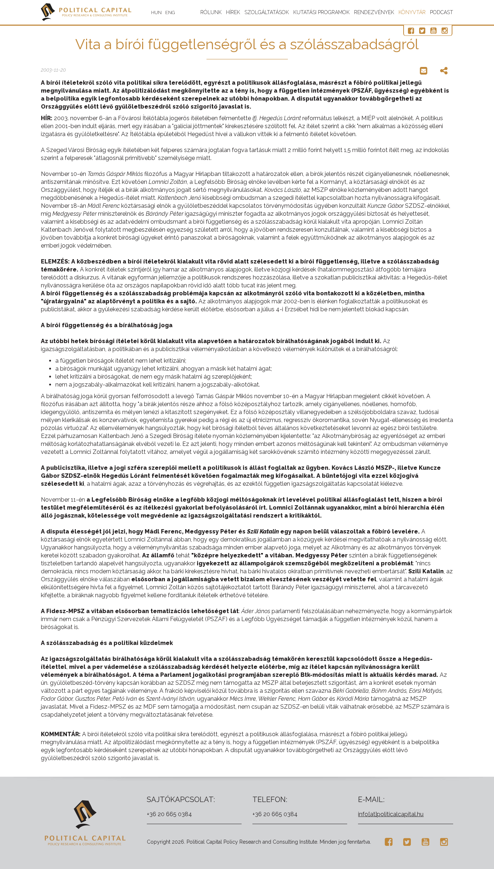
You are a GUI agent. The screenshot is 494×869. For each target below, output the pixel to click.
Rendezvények (374, 12)
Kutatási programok (321, 12)
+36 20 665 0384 (169, 814)
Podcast (441, 12)
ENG (170, 12)
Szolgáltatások (266, 12)
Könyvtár (412, 12)
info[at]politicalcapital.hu (390, 814)
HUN (156, 12)
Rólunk (211, 12)
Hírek (233, 12)
